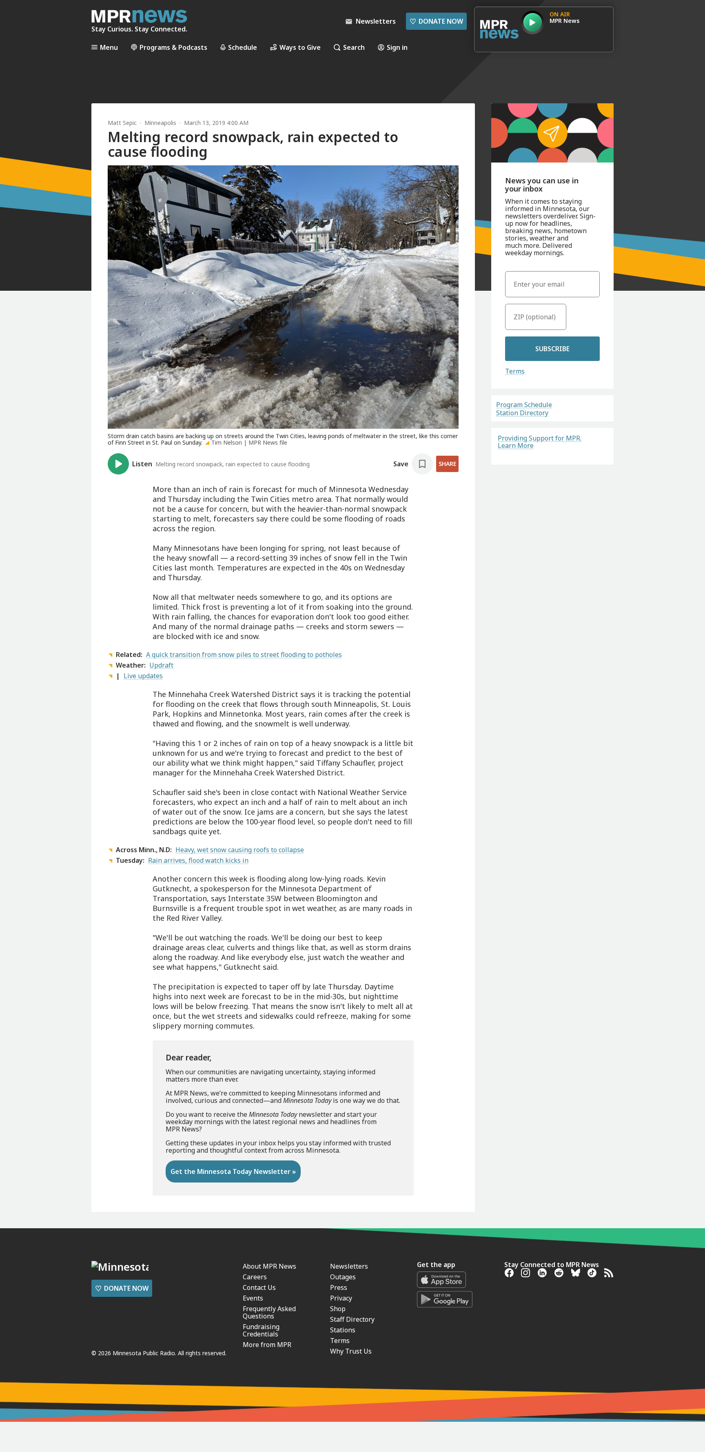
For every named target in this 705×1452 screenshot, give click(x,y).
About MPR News (269, 1266)
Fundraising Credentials (261, 1330)
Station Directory (522, 412)
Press (338, 1287)
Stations (342, 1329)
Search (354, 47)
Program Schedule (524, 404)
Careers (255, 1276)
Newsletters (349, 1266)
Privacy (341, 1298)
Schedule (242, 47)
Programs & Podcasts (173, 47)
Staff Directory (352, 1319)
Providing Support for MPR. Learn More (539, 442)
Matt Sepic (122, 123)
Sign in (397, 47)
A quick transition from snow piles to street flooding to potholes (244, 654)
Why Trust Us (351, 1351)
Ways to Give (300, 47)
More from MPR (267, 1344)
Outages (343, 1276)
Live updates (143, 675)
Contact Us (259, 1287)
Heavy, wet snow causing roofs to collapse (239, 849)
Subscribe (552, 348)
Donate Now (436, 21)
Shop (338, 1308)
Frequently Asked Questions (269, 1312)
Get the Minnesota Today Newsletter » (233, 1171)
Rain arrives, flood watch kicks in (198, 860)
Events (253, 1298)
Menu (109, 47)
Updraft (161, 665)
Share (447, 464)
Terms (515, 371)
